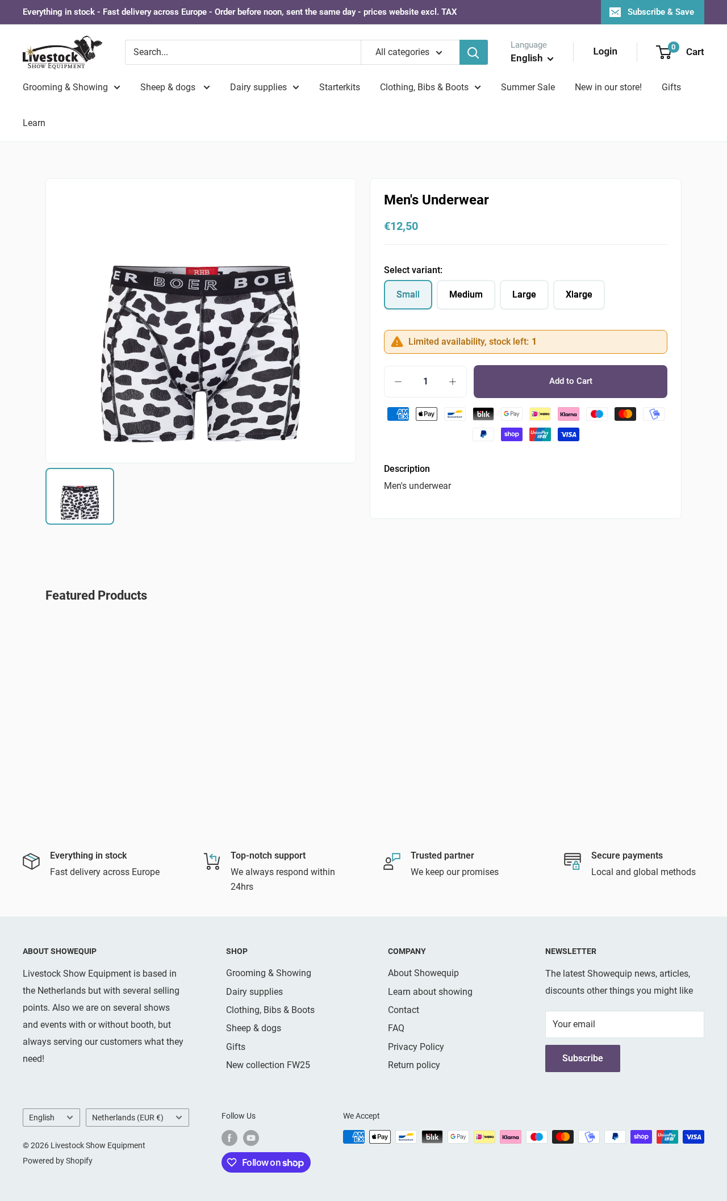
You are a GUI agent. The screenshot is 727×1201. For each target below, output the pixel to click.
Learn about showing (430, 991)
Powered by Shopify (58, 1160)
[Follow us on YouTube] (251, 1138)
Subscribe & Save (661, 12)
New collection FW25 (268, 1065)
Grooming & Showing (65, 87)
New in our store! (608, 87)
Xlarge (579, 294)
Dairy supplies (258, 87)
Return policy (414, 1065)
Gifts (671, 87)
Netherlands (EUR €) (128, 1117)
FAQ (396, 1028)
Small (408, 294)
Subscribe (582, 1058)
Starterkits (339, 87)
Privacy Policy (416, 1046)
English (42, 1117)
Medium (466, 294)
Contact (403, 1010)
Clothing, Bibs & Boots (424, 87)
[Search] (473, 52)
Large (524, 294)
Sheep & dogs (169, 87)
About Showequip (423, 973)
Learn (34, 123)
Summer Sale (528, 87)
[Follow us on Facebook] (229, 1138)
